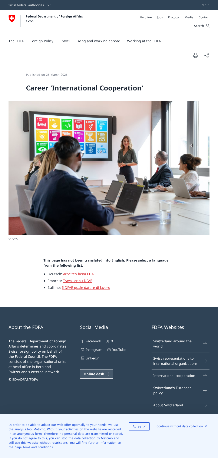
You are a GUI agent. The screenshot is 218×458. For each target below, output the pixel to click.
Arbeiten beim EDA (78, 274)
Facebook (93, 341)
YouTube (119, 349)
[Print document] (195, 55)
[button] (16, 41)
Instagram (94, 349)
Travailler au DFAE (77, 280)
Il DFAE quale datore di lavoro (86, 287)
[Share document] (206, 55)
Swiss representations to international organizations (175, 361)
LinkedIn (92, 358)
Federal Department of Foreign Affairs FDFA (55, 18)
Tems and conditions (38, 447)
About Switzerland (168, 405)
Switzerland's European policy (172, 390)
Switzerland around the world (172, 344)
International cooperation (174, 375)
